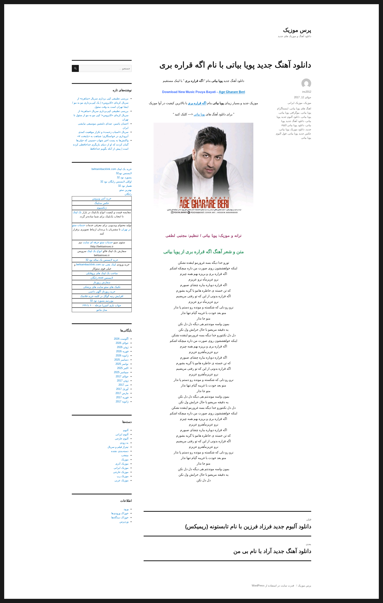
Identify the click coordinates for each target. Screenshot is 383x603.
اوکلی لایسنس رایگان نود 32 (116, 181)
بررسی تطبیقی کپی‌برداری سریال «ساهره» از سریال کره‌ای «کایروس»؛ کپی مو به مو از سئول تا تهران (101, 115)
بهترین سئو (125, 189)
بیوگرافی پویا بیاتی (289, 112)
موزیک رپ (122, 476)
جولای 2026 (122, 342)
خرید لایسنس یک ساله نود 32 (102, 259)
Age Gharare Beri (232, 92)
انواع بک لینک (94, 251)
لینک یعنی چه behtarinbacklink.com (96, 264)
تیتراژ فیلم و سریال (118, 446)
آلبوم (125, 430)
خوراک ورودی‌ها (119, 513)
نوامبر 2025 (121, 363)
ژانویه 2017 (122, 401)
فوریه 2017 (122, 397)
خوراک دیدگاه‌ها (119, 517)
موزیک (307, 102)
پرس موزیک (297, 30)
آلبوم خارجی (121, 438)
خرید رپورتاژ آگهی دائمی (101, 291)
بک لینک (77, 212)
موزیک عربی (121, 480)
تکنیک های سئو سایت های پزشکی (101, 286)
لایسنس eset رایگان (102, 277)
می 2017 (123, 384)
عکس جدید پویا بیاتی (299, 133)
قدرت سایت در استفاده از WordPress (273, 585)
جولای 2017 (122, 376)
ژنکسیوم (102, 207)
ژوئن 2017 (122, 380)
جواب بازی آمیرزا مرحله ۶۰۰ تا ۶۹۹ (101, 305)
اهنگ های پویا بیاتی (300, 108)
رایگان (128, 194)
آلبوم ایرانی (121, 434)
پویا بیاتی (199, 114)
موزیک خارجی (120, 472)
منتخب (124, 455)
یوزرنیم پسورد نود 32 (102, 300)
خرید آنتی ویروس (101, 198)
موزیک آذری (121, 463)
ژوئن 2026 (122, 347)
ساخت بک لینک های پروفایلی (102, 273)
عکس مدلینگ (101, 203)
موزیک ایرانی (295, 102)
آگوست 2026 (121, 338)
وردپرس (123, 521)
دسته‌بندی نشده (119, 451)
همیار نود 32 (125, 185)
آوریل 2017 (122, 388)
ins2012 (306, 91)
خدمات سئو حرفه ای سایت (98, 242)
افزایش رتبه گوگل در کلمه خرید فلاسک (101, 296)
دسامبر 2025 (121, 359)
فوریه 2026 (122, 351)
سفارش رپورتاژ (101, 282)
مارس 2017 (121, 393)
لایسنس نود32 (124, 173)
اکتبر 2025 (122, 368)
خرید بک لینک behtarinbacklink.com (112, 169)
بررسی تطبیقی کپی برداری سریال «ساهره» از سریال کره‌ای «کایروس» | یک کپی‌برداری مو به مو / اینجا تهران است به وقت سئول (100, 102)
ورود (126, 509)
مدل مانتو (102, 309)
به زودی (124, 442)
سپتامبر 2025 (121, 372)
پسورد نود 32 (124, 177)
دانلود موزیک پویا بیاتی (291, 129)
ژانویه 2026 (122, 355)
